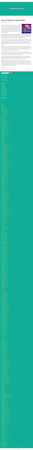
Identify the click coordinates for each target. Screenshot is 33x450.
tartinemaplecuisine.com (4, 286)
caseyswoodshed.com (4, 329)
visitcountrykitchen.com (4, 295)
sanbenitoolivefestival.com (5, 238)
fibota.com (2, 406)
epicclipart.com (3, 138)
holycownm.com (3, 314)
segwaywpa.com (3, 341)
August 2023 (2, 94)
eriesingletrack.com (4, 191)
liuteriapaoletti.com (4, 305)
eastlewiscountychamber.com (5, 249)
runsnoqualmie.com (4, 373)
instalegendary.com (4, 130)
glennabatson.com (3, 253)
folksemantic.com (3, 183)
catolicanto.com (3, 219)
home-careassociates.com (5, 225)
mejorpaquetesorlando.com (5, 196)
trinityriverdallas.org (4, 221)
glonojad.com (3, 270)
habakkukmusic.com (4, 354)
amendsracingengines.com (5, 367)
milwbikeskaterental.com (4, 301)
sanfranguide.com (3, 243)
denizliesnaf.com (3, 331)
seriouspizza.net (3, 334)
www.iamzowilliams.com (4, 395)
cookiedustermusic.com (4, 311)
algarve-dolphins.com (4, 296)
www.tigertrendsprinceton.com (5, 359)
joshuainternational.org (4, 357)
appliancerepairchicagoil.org (5, 128)
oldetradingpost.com (4, 158)
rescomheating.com (4, 440)
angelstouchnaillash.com (4, 199)
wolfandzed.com (3, 388)
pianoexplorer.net (3, 397)
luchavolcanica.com (4, 313)
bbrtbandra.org (3, 136)
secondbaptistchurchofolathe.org (6, 435)
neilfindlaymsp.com (4, 321)
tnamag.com (3, 338)
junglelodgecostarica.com (5, 294)
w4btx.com (2, 198)
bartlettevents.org (4, 153)
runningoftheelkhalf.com (4, 362)
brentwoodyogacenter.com (5, 382)
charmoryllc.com (3, 244)
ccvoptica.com (3, 385)
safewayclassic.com (4, 126)
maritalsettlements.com (4, 300)
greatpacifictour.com (4, 317)
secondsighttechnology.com (5, 204)
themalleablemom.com (4, 282)
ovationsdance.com (4, 216)
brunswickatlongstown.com (5, 285)
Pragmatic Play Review (4, 78)
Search (11, 72)
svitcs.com (2, 333)
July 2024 (2, 84)
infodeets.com (3, 112)
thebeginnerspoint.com (4, 241)
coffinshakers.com (3, 278)
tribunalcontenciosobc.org (5, 250)
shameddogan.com (4, 345)
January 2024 (3, 90)
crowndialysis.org (3, 210)
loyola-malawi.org (3, 231)
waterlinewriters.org (4, 344)
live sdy (2, 101)
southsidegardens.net (4, 398)
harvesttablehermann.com (5, 163)
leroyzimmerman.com (4, 429)
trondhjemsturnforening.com (5, 410)
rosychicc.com (3, 231)
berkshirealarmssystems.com (5, 186)
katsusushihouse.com (4, 267)
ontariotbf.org (3, 129)
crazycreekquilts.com (4, 258)
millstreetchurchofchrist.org (5, 421)
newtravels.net (3, 123)
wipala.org (2, 230)
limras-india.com (3, 107)
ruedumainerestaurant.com (5, 268)
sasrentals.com (3, 203)
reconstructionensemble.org (5, 312)
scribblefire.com (3, 223)
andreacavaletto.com (4, 226)
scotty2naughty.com (4, 273)
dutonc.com (3, 291)
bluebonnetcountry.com (4, 137)
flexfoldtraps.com (3, 366)
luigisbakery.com (3, 386)
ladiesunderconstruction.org (5, 159)
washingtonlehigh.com (4, 385)
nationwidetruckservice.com (5, 315)
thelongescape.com (4, 292)
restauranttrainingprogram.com (5, 211)
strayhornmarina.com (4, 254)
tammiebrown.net (3, 290)
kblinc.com (2, 190)
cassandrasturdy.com (4, 237)
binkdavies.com (3, 258)
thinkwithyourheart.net (4, 177)
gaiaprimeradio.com (4, 289)
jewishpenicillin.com (4, 213)
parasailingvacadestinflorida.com (6, 422)
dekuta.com (3, 389)
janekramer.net (3, 286)
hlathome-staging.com (4, 206)
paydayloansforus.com (4, 124)
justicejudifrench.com (4, 280)
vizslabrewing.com (3, 186)
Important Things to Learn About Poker (8, 69)
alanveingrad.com (3, 297)
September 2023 (3, 93)
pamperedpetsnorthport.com (5, 192)
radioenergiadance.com (4, 144)
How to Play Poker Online (4, 79)
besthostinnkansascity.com (5, 442)
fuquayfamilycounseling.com (5, 433)
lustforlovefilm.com (4, 263)
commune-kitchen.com (4, 261)
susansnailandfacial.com (4, 358)
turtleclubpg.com (3, 316)
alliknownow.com (3, 249)
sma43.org (2, 380)
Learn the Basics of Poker (4, 80)
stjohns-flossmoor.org (4, 309)
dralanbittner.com (3, 187)
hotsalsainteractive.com (4, 113)
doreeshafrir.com (3, 274)
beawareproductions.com (5, 276)
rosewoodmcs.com (4, 392)
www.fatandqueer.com (4, 368)
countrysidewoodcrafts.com (5, 127)
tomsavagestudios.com (4, 213)
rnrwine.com (3, 431)
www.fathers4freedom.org (5, 360)
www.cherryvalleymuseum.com (5, 156)
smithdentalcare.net (4, 443)
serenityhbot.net (3, 356)
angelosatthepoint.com (4, 326)
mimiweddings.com (4, 441)
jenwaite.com (3, 427)
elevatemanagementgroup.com (5, 428)
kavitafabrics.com (3, 313)
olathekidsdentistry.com (4, 195)
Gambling (5, 67)
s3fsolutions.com (3, 167)
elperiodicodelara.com (4, 108)
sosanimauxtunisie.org (4, 141)
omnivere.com (3, 117)
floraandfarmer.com (4, 166)
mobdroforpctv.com (4, 236)
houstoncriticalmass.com (4, 246)
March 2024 (2, 88)
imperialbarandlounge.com (5, 176)
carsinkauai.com (3, 420)
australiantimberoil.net (4, 160)
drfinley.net (2, 430)
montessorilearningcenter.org (5, 414)
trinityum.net (3, 399)
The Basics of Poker (28, 69)
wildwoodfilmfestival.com (5, 150)
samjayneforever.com (4, 416)
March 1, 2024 (6, 22)
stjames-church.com (4, 272)
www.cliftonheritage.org (4, 379)
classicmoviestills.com (4, 239)
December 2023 (3, 90)
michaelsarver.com (3, 204)
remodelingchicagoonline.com (5, 381)
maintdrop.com (3, 140)
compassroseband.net (4, 335)
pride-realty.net (3, 422)
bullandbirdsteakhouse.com (5, 377)
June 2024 (2, 85)
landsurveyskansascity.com (5, 370)
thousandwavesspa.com (4, 319)
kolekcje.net (3, 218)
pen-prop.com (3, 358)
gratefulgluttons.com (4, 235)
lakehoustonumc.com (4, 353)
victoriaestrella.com (4, 318)
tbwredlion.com (3, 412)
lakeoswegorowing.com (4, 432)
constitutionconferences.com (5, 331)
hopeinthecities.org (4, 234)
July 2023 (2, 95)
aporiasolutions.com (4, 340)
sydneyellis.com (3, 209)
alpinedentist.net (3, 143)
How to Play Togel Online (4, 77)
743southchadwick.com (4, 169)
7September (11, 22)
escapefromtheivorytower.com (5, 168)
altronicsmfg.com (3, 120)
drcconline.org (3, 322)
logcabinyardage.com (4, 349)
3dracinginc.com (3, 245)
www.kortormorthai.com (4, 367)
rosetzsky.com (3, 269)
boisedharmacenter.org (4, 228)
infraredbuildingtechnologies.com (6, 162)
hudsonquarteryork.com (4, 405)
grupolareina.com (3, 155)
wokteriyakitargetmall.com (5, 207)
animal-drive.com (3, 337)
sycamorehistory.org (4, 393)
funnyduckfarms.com (4, 426)
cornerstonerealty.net (4, 394)
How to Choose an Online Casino (5, 80)
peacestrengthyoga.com (4, 364)
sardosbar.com (3, 184)
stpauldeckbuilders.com (4, 371)
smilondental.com (3, 201)
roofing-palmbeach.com (4, 171)
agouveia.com (3, 434)
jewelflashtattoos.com (4, 134)
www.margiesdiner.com (4, 375)
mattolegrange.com (4, 293)
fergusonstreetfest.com (4, 415)
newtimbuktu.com (3, 119)
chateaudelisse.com (4, 148)
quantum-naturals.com (4, 413)
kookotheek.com (3, 145)
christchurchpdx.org (4, 259)
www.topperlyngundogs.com (5, 361)
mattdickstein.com (4, 351)
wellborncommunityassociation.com (6, 149)
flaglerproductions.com (4, 255)
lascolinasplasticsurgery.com (5, 378)
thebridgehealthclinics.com (5, 343)
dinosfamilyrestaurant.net (5, 161)
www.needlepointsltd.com (5, 376)
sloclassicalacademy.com (4, 251)
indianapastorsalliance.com (5, 327)
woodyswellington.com (4, 403)
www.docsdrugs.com (4, 374)
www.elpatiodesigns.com (4, 404)
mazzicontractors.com (4, 400)
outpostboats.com (4, 232)
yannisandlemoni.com (4, 188)
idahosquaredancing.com (4, 181)
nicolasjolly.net (3, 264)
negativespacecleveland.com (5, 304)
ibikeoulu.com (3, 277)
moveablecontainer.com (4, 154)
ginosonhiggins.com (4, 298)
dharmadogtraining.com (4, 438)
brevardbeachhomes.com (4, 168)
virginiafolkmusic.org (4, 215)
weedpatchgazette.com (4, 189)
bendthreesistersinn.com (4, 308)
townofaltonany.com (4, 303)
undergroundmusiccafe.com (5, 444)
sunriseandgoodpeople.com (5, 306)
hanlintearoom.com (4, 425)
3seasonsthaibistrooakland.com (5, 222)
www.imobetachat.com (4, 350)
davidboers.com (3, 349)
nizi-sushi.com (3, 287)
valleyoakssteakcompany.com (5, 328)
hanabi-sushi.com (3, 387)
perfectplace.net (3, 222)
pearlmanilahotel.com (4, 139)
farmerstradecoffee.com (4, 348)
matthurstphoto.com (4, 417)
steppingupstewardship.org (5, 384)
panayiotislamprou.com (4, 146)
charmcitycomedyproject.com (5, 275)
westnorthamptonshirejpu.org (5, 150)
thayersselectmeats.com (4, 340)
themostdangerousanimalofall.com (6, 247)
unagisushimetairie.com (4, 133)
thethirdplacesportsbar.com (5, 401)
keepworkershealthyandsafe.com (6, 131)
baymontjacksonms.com (4, 302)
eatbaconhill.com (3, 121)
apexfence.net (3, 446)
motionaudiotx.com (4, 439)
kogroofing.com (3, 142)
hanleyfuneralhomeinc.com (5, 195)
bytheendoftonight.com (4, 233)
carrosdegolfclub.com (4, 164)
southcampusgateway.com (5, 147)
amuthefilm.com (3, 262)
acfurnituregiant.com (4, 115)
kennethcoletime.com (4, 283)
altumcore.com (3, 336)
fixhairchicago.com (4, 330)
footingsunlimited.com (4, 372)
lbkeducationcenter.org (4, 220)
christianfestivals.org (4, 295)
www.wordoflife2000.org (4, 180)
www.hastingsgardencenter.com (5, 396)
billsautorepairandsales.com (5, 413)
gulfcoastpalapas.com (4, 342)
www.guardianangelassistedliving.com (6, 409)
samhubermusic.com (4, 445)
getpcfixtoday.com (4, 135)
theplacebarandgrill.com (4, 323)
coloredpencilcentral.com (5, 174)
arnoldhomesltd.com (4, 173)
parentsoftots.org (3, 346)
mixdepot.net (3, 391)
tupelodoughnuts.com (4, 194)
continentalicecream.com (5, 257)
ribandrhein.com (3, 217)
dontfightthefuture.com (4, 172)
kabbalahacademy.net (4, 200)
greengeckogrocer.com (4, 205)
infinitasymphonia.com (4, 265)
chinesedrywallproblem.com (5, 307)
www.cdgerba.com (4, 407)
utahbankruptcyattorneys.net (5, 178)
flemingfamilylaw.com (4, 431)
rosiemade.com (3, 193)
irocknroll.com (3, 179)
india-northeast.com (4, 170)
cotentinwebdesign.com (4, 157)
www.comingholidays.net (4, 242)
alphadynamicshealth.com (5, 423)
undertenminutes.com (4, 116)
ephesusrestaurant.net (4, 402)
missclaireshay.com (4, 106)
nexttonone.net (3, 355)
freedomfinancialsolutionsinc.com (6, 365)
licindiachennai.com (4, 110)
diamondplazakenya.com (4, 411)
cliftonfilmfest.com (4, 175)
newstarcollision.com (4, 202)
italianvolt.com (3, 185)
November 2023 (3, 91)
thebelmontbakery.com (4, 125)
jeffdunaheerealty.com (4, 363)
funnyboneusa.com (4, 310)
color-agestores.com (4, 229)
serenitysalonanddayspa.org (5, 113)
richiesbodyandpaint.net (4, 109)
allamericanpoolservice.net (5, 212)
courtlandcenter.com (4, 320)
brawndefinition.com (4, 256)
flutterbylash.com (3, 424)
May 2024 (2, 86)
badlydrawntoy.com (4, 352)
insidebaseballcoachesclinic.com (5, 419)
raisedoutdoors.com (4, 177)
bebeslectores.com (4, 159)
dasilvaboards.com (3, 252)
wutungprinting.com (4, 299)
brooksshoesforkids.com (4, 339)
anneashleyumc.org (4, 369)
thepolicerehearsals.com (4, 248)
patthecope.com (3, 332)
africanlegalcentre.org (4, 266)
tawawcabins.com (3, 182)
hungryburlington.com (4, 284)
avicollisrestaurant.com (4, 322)
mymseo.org (3, 436)
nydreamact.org (3, 132)
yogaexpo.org (3, 224)
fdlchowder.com (3, 376)
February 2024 (3, 89)
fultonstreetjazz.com (4, 152)
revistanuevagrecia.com (4, 271)
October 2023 (3, 92)
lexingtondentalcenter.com (5, 208)
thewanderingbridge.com (4, 281)
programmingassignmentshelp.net (6, 122)
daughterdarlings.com (4, 111)
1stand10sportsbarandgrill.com (5, 197)
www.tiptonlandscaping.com (5, 383)
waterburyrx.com (3, 324)
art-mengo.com (3, 288)
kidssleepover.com (4, 122)
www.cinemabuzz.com (4, 390)
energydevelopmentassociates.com (6, 165)
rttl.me (2, 440)
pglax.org (2, 304)
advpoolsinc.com (3, 325)
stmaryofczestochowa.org (5, 279)
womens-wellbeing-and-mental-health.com (7, 214)
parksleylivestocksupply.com (5, 227)
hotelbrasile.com (3, 151)
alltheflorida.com (3, 418)
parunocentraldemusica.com (5, 408)
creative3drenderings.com (5, 347)
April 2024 (2, 87)
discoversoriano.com (4, 240)
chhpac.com (3, 437)
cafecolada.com (3, 240)
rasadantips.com (3, 118)
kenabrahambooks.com (4, 260)
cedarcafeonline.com (4, 114)
